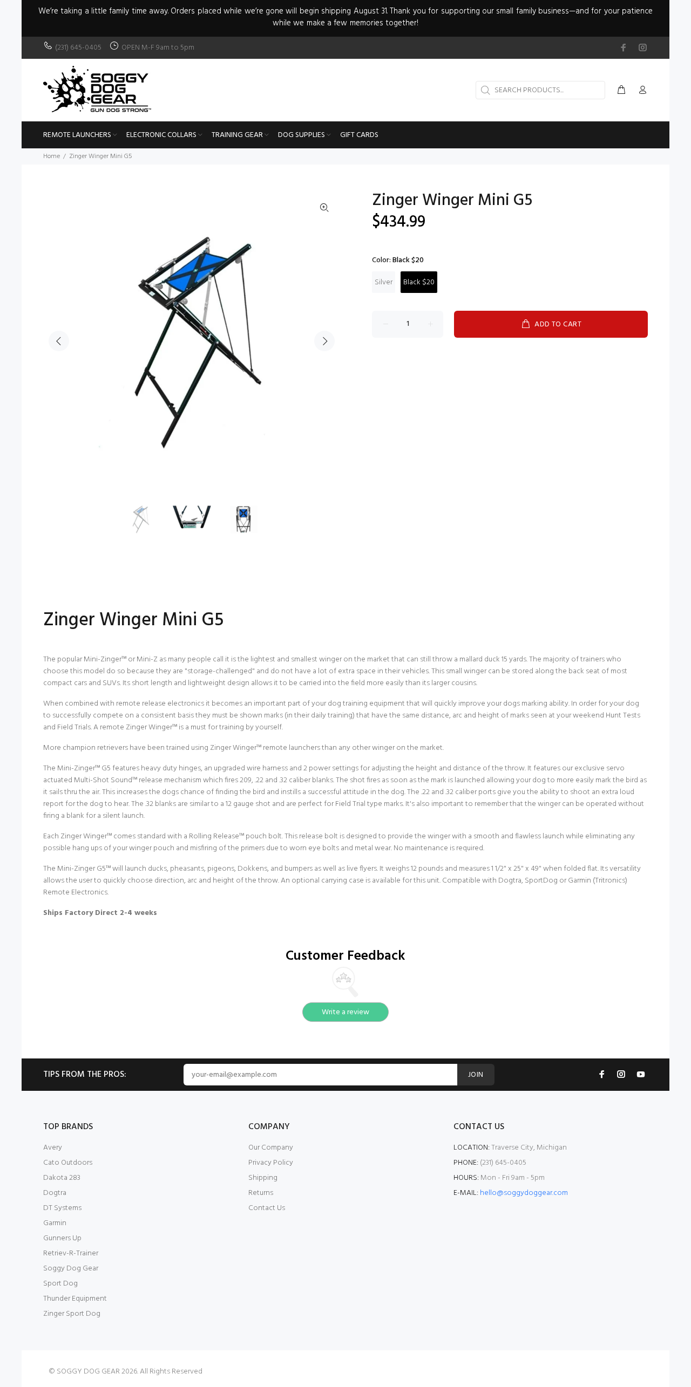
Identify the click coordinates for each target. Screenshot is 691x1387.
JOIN (476, 1075)
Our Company (270, 1148)
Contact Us (266, 1208)
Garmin (54, 1223)
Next (324, 341)
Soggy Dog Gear (70, 1268)
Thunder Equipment (75, 1299)
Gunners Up (62, 1238)
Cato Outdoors (67, 1163)
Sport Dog (60, 1283)
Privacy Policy (270, 1163)
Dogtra (54, 1193)
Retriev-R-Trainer (70, 1253)
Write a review (345, 1012)
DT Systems (62, 1208)
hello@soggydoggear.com (524, 1193)
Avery (52, 1148)
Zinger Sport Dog (71, 1314)
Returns (260, 1193)
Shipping (262, 1178)
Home (51, 156)
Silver (383, 282)
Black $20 (419, 282)
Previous (59, 341)
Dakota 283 (61, 1178)
